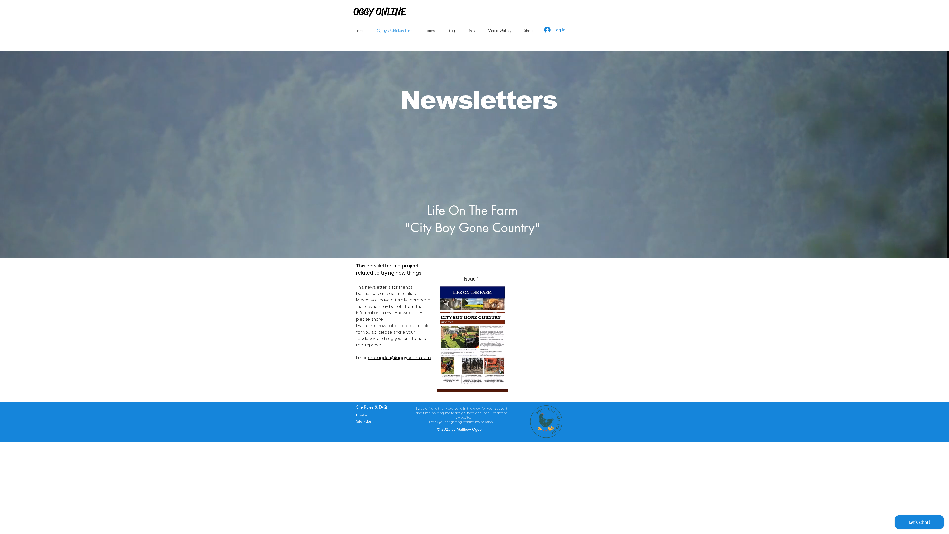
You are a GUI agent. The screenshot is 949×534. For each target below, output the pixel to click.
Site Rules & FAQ (371, 407)
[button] (471, 30)
